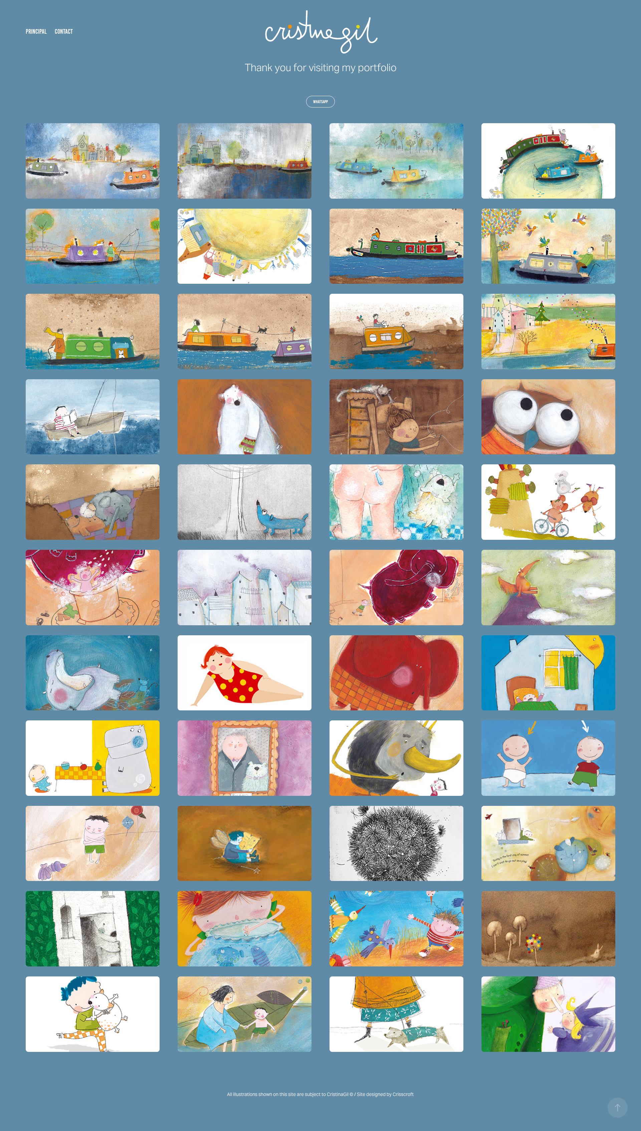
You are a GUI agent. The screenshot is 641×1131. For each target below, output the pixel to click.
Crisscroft (403, 1094)
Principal (36, 31)
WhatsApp (320, 101)
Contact (64, 31)
